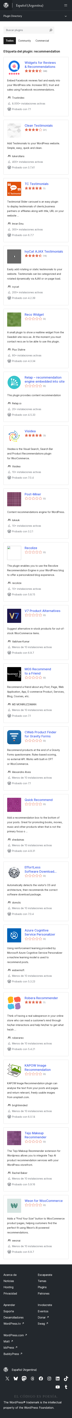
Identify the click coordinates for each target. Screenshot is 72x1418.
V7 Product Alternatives (42, 611)
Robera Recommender (41, 998)
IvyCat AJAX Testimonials (44, 251)
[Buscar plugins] (50, 30)
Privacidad (10, 1293)
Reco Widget (34, 314)
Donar (43, 1317)
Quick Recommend (39, 800)
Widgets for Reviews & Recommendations (40, 65)
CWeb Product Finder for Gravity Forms (40, 734)
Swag (43, 1323)
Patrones (43, 1293)
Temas (42, 1281)
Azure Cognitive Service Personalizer (40, 932)
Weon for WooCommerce (44, 1201)
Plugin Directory (12, 15)
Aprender (9, 1305)
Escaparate (45, 1275)
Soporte (8, 1311)
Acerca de (10, 1275)
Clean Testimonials (39, 125)
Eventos (43, 1311)
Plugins (42, 1287)
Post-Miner (33, 494)
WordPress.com (15, 1335)
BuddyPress (13, 1354)
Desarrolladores (13, 1317)
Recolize (31, 548)
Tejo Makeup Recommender (35, 1135)
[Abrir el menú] (66, 5)
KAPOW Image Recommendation (38, 1067)
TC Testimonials (37, 184)
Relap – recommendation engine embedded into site (45, 379)
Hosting (8, 1287)
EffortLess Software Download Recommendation (39, 869)
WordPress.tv (13, 1323)
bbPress (10, 1347)
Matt (8, 1341)
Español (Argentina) (24, 1369)
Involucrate (45, 1305)
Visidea (30, 431)
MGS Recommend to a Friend (38, 671)
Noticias (8, 1281)
